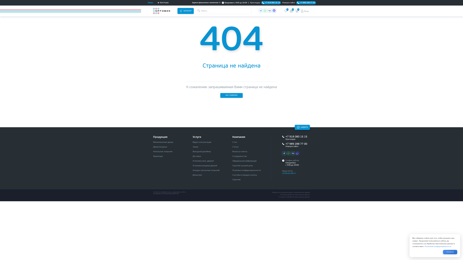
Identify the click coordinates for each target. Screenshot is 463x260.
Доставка (197, 156)
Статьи (235, 147)
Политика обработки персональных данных (295, 194)
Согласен (450, 252)
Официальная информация (244, 161)
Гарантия (236, 180)
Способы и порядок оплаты (244, 175)
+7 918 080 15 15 (296, 136)
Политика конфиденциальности (246, 170)
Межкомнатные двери (163, 142)
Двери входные (160, 147)
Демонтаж (197, 175)
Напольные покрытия (162, 152)
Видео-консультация (202, 142)
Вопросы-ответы (239, 152)
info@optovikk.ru (289, 173)
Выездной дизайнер (202, 152)
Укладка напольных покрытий (206, 170)
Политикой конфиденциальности (438, 246)
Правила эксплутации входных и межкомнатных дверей (291, 192)
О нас (234, 142)
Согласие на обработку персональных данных (294, 197)
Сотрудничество (239, 156)
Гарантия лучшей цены (242, 166)
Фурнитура (158, 156)
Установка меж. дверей (203, 161)
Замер (195, 147)
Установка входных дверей (205, 166)
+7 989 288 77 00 (296, 144)
